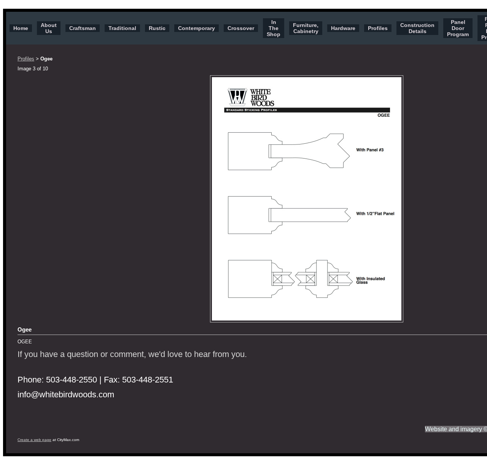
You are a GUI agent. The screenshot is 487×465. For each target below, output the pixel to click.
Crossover (241, 28)
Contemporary (196, 28)
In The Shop (273, 28)
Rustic (157, 28)
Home (20, 28)
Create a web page (34, 440)
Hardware (343, 28)
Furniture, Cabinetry (305, 28)
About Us (49, 28)
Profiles (378, 28)
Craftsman (82, 28)
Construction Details (417, 28)
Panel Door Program (458, 28)
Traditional (122, 28)
